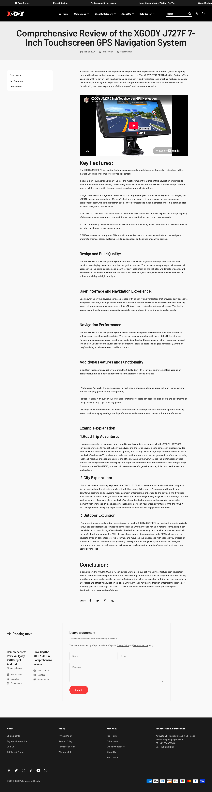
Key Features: (17, 81)
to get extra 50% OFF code (175, 735)
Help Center (145, 13)
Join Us (10, 746)
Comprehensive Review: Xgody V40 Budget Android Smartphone (16, 660)
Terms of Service (140, 645)
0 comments (126, 51)
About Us (126, 13)
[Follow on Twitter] (16, 770)
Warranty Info (65, 752)
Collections (80, 13)
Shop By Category (104, 13)
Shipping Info (13, 735)
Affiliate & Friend (15, 752)
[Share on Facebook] (90, 600)
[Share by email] (113, 600)
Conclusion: (16, 86)
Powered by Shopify (31, 781)
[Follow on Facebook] (9, 770)
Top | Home (63, 13)
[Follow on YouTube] (38, 770)
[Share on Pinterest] (105, 600)
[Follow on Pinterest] (31, 770)
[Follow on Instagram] (24, 770)
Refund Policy (66, 741)
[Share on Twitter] (98, 600)
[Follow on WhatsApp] (46, 770)
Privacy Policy (123, 645)
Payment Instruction (17, 741)
